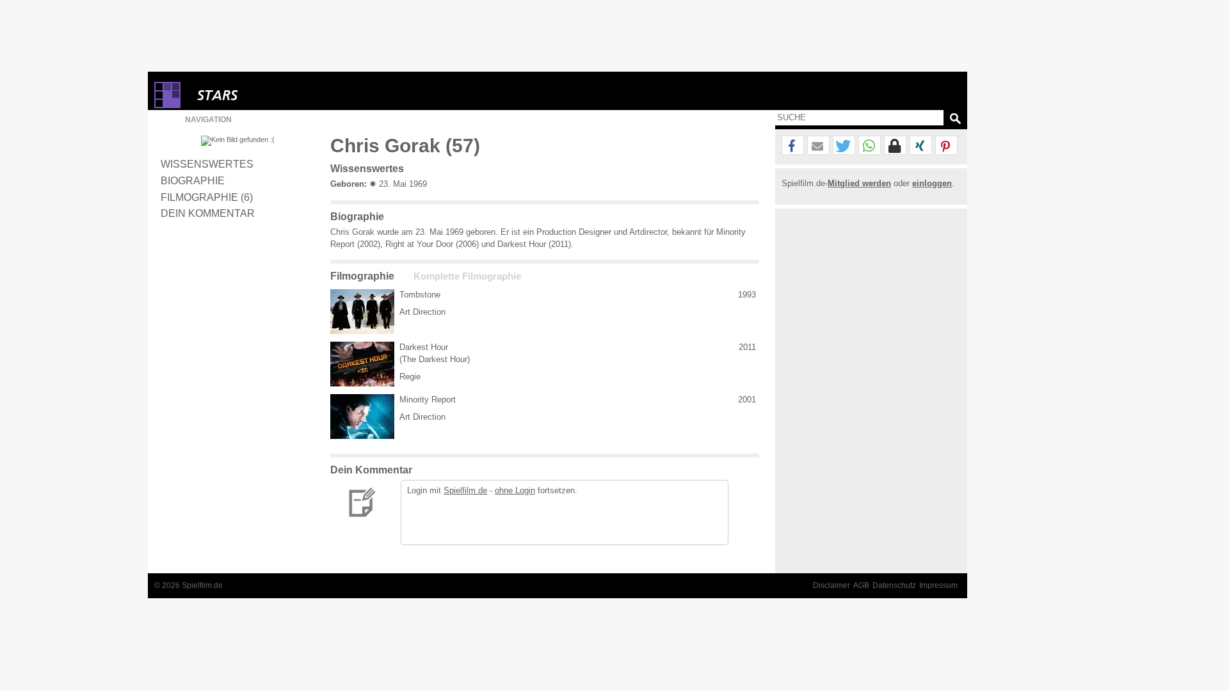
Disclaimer (831, 585)
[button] (792, 145)
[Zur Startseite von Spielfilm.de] (167, 105)
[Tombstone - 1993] (362, 311)
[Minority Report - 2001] (362, 416)
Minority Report (427, 399)
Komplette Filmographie (467, 276)
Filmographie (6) (207, 197)
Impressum (938, 585)
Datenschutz (894, 585)
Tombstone (419, 294)
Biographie (193, 180)
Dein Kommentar (208, 213)
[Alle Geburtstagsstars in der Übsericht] (263, 95)
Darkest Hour (423, 347)
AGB (861, 585)
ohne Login (515, 490)
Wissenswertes (207, 164)
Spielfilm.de (465, 490)
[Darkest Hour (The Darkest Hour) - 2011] (362, 364)
